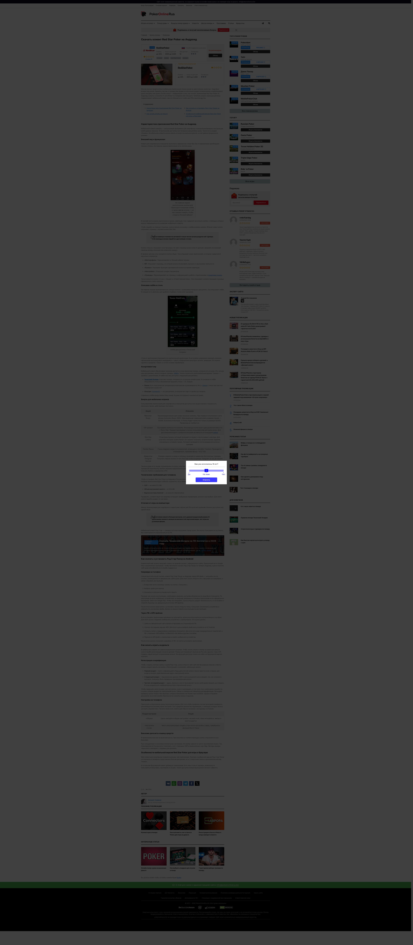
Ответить (206, 480)
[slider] (206, 470)
